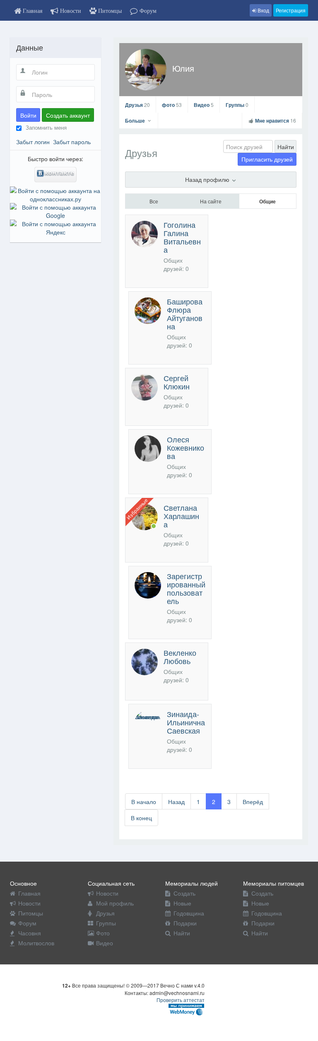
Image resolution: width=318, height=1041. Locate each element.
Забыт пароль (72, 142)
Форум (27, 923)
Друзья (137, 105)
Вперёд (253, 801)
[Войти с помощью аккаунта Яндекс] (55, 227)
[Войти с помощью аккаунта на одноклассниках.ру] (55, 194)
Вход (262, 10)
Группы (237, 105)
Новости (29, 903)
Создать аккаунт (68, 115)
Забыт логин (33, 142)
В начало (143, 801)
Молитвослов (36, 943)
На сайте (211, 201)
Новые (182, 903)
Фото (103, 933)
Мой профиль (115, 903)
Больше (135, 120)
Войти (28, 115)
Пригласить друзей (267, 159)
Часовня (29, 933)
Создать (184, 893)
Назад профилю (208, 179)
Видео (204, 105)
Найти (285, 147)
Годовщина (188, 913)
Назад (176, 801)
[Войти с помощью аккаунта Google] (55, 210)
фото (172, 105)
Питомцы (30, 913)
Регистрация (291, 10)
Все (153, 201)
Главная (29, 893)
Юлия (183, 68)
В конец (141, 818)
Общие (267, 201)
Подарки (185, 923)
